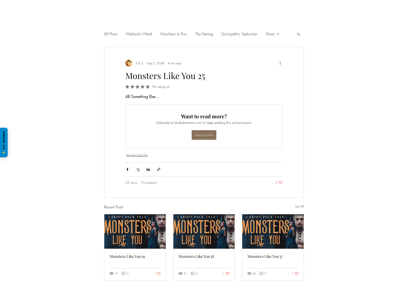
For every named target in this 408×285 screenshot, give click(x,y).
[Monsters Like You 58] (204, 231)
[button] (298, 34)
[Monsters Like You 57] (273, 231)
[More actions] (280, 63)
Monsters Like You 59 (127, 256)
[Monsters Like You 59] (135, 231)
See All (299, 206)
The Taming (204, 33)
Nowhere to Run (173, 33)
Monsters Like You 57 (264, 256)
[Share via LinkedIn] (148, 169)
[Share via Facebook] (127, 169)
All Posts (110, 33)
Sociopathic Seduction (239, 33)
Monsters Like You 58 (196, 256)
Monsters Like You (137, 155)
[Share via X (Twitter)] (138, 169)
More (270, 33)
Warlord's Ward (139, 33)
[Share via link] (159, 169)
